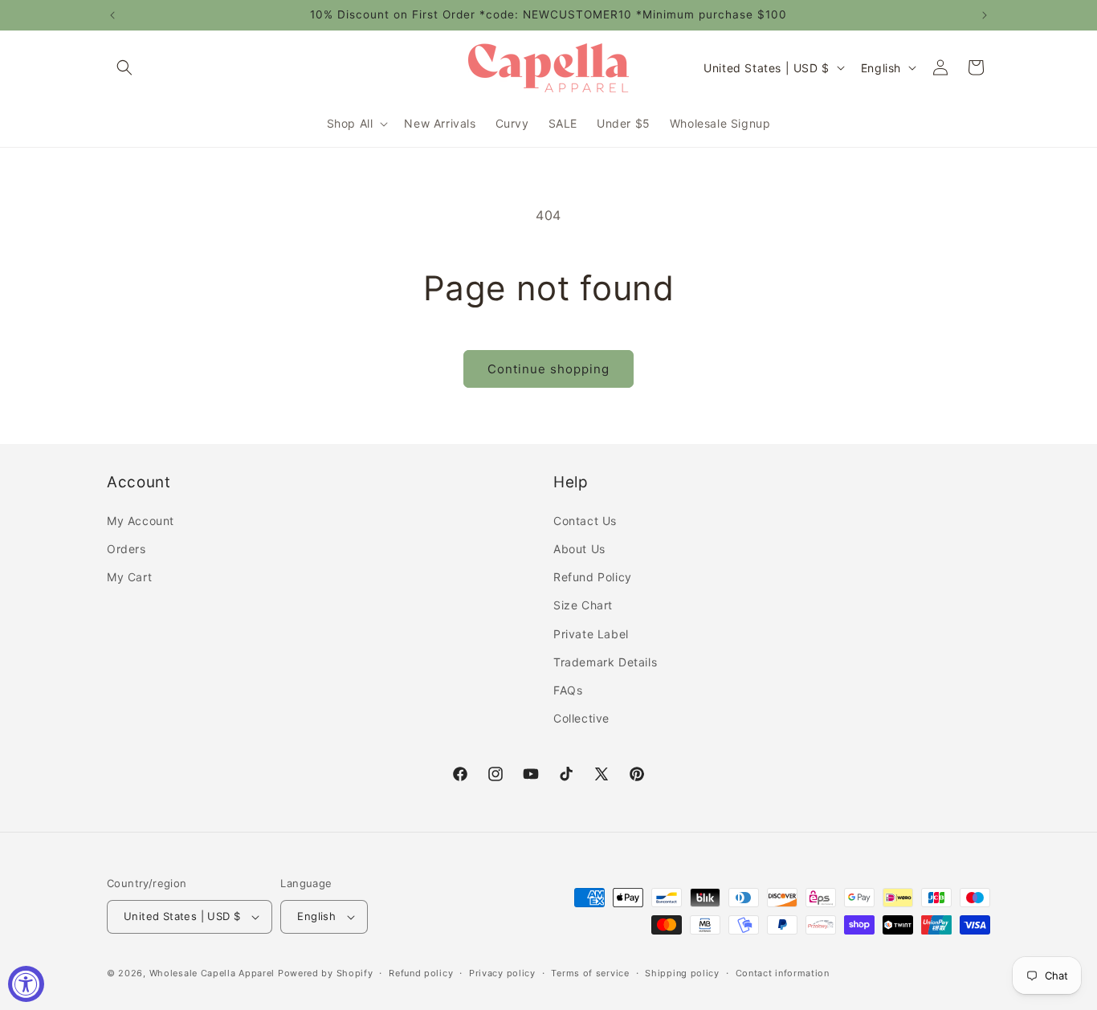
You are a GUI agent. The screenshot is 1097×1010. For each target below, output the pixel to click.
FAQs (567, 690)
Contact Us (585, 520)
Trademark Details (605, 662)
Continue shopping (548, 369)
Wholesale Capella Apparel (212, 973)
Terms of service (590, 973)
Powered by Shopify (325, 973)
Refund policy (421, 973)
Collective (581, 718)
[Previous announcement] (112, 15)
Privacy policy (502, 973)
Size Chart (583, 605)
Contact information (783, 973)
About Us (579, 549)
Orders (126, 549)
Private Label (591, 634)
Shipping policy (682, 973)
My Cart (129, 577)
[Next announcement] (984, 15)
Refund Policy (592, 577)
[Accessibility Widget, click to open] (26, 984)
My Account (140, 520)
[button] (124, 67)
